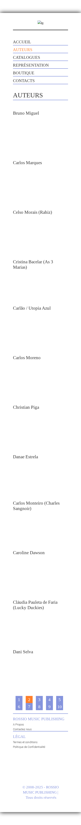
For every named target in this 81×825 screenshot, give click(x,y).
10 (59, 706)
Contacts (24, 80)
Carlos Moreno (27, 357)
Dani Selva (23, 651)
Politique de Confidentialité (29, 747)
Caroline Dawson (29, 552)
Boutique (23, 73)
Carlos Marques (27, 162)
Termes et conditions (25, 742)
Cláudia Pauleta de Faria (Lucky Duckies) (35, 605)
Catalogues (26, 57)
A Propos (18, 724)
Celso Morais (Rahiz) (32, 212)
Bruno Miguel (26, 113)
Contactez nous (22, 729)
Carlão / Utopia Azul (32, 308)
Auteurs (22, 49)
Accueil (22, 42)
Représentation (31, 65)
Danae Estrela (25, 456)
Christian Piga (26, 407)
